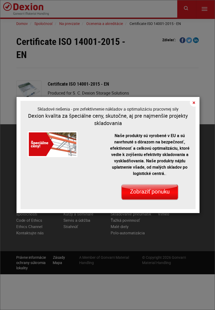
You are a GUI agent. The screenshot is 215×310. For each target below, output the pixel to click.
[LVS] (149, 191)
